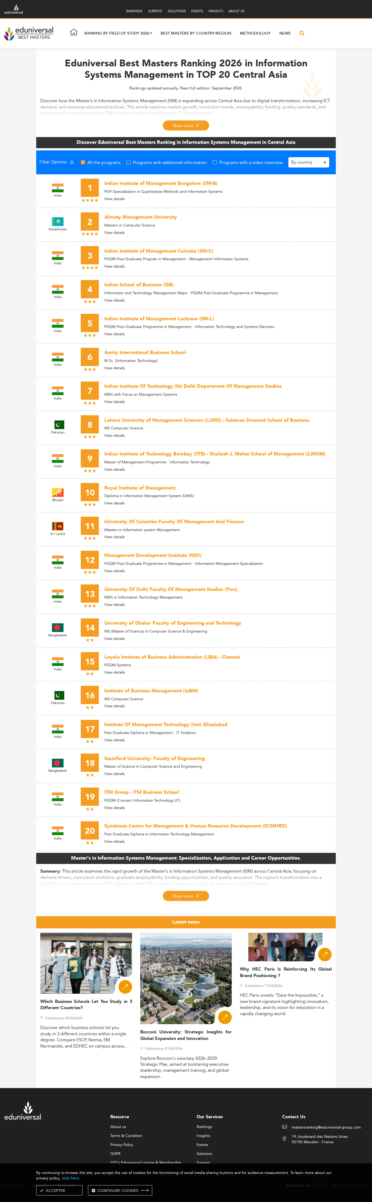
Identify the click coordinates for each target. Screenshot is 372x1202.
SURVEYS (155, 11)
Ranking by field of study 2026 (116, 33)
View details (114, 199)
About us (118, 1127)
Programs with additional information (170, 162)
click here (70, 1178)
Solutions (204, 1154)
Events (202, 1145)
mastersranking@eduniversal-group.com (326, 1127)
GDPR (115, 1154)
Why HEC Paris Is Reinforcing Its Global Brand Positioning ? (286, 972)
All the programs (104, 162)
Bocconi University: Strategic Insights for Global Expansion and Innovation (186, 1035)
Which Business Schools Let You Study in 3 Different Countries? (86, 1004)
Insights (203, 1136)
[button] (151, 33)
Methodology (255, 33)
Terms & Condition (126, 1136)
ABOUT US (236, 11)
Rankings (204, 1127)
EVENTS (197, 11)
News (285, 33)
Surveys (203, 1163)
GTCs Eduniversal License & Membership (145, 1163)
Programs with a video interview (251, 162)
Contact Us (293, 1117)
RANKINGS (134, 11)
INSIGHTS (216, 11)
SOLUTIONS (177, 11)
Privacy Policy (121, 1145)
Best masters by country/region (196, 33)
